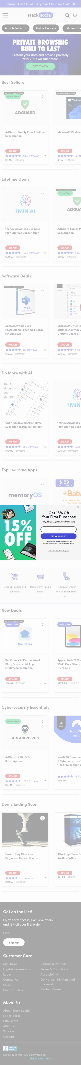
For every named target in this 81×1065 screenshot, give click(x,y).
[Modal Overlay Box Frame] (40, 532)
